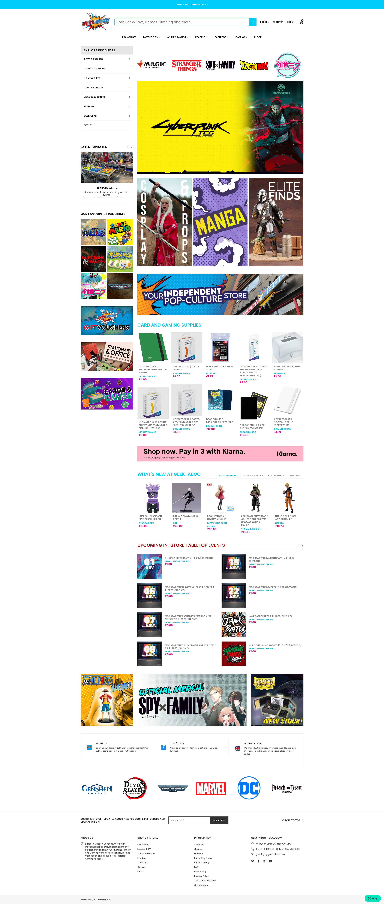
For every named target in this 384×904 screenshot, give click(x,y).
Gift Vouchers (201, 885)
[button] (298, 546)
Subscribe (219, 820)
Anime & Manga (176, 37)
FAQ (196, 867)
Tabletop (220, 37)
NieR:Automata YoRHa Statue (185, 518)
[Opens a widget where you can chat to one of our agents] (372, 898)
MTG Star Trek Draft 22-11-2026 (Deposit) (189, 587)
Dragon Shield (180, 426)
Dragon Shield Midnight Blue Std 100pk (186, 421)
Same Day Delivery (204, 858)
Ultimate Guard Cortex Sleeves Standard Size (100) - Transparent (153, 422)
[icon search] (252, 22)
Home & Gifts (92, 78)
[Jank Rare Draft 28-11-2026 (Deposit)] (149, 624)
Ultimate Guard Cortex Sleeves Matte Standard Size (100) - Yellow (287, 425)
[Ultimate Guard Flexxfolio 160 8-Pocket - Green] (287, 347)
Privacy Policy (201, 876)
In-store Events (107, 188)
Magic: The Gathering (177, 564)
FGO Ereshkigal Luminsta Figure (216, 518)
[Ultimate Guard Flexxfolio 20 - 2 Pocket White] (254, 400)
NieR (175, 523)
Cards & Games (93, 87)
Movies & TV (150, 37)
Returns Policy (201, 862)
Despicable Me (146, 523)
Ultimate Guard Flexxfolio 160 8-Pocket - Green (287, 369)
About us (199, 844)
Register (278, 22)
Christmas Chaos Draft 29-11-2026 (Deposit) (191, 645)
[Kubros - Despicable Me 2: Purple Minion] (152, 498)
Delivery (198, 853)
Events (88, 125)
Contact (198, 849)
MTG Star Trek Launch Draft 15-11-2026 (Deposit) (187, 560)
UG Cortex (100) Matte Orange (152, 368)
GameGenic (246, 373)
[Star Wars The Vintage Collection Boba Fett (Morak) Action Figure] (254, 498)
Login (263, 22)
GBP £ (290, 22)
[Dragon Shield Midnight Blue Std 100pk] (186, 400)
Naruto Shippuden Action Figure (286, 518)
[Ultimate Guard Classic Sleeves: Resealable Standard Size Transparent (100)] (220, 347)
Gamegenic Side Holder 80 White (253, 368)
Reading (200, 37)
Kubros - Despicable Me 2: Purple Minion (150, 518)
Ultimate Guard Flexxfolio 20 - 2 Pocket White (249, 422)
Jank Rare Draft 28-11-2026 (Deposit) (186, 616)
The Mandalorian (250, 529)
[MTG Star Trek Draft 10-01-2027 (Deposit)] (234, 566)
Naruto (279, 523)
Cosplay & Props (95, 68)
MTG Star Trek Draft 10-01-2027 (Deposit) (273, 558)
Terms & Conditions (205, 880)
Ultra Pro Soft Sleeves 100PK (185, 368)
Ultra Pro (177, 373)
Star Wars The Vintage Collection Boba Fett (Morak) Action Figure (254, 521)
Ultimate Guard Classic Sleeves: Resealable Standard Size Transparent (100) (220, 371)
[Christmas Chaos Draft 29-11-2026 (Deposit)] (149, 654)
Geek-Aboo (105, 899)
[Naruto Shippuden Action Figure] (288, 498)
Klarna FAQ (200, 871)
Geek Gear (90, 115)
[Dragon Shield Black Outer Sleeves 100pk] (220, 406)
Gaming (240, 37)
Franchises (129, 37)
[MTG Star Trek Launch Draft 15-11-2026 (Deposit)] (149, 566)
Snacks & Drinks (94, 97)
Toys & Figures (93, 59)
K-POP (258, 37)
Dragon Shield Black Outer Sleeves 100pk (218, 427)
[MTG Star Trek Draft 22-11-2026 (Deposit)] (149, 595)
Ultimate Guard (147, 373)
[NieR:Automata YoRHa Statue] (186, 498)
